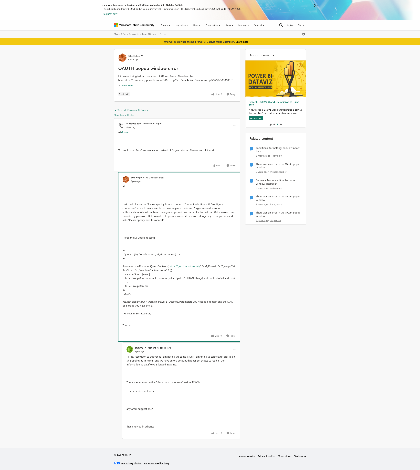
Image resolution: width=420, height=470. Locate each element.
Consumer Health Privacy (156, 463)
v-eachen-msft (133, 123)
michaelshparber (278, 171)
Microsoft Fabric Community (126, 34)
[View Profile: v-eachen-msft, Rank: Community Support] (121, 125)
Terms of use (284, 456)
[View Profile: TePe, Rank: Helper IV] (122, 57)
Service (163, 34)
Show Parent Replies (124, 115)
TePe (130, 55)
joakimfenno (276, 188)
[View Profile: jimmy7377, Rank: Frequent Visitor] (129, 349)
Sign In (301, 25)
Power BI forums (149, 34)
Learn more (242, 41)
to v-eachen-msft (155, 177)
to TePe (167, 347)
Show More (127, 85)
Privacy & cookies (266, 456)
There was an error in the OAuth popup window (278, 165)
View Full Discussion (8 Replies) (132, 109)
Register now (110, 13)
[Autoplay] (270, 124)
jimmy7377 (140, 347)
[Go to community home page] (134, 25)
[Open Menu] (303, 34)
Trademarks (300, 456)
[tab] (274, 124)
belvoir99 (277, 155)
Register (290, 25)
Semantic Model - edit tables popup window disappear (276, 182)
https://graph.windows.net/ (184, 266)
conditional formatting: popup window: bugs (278, 149)
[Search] (281, 25)
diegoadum (275, 220)
